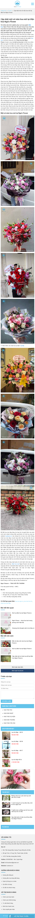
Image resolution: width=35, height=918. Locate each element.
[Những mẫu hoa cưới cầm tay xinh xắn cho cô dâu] (6, 798)
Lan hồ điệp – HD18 (17, 741)
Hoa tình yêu (8, 710)
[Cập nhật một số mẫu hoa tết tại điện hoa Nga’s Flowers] (6, 819)
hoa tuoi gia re (19, 601)
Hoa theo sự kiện (9, 716)
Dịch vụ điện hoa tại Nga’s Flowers (22, 613)
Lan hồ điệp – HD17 (17, 750)
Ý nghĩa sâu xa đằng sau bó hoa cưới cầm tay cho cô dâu (22, 810)
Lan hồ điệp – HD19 (17, 732)
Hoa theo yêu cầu (9, 723)
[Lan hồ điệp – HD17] (6, 754)
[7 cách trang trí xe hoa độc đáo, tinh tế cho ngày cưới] (6, 805)
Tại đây (22, 345)
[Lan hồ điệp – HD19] (6, 736)
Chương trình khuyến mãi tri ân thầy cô (23, 628)
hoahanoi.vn (8, 536)
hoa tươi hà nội (28, 601)
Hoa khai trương (9, 720)
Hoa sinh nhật (8, 713)
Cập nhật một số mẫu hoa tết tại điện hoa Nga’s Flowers (21, 817)
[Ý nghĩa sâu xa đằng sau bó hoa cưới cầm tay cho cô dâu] (6, 812)
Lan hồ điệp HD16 (17, 759)
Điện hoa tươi (15, 564)
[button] (32, 3)
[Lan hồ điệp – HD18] (6, 745)
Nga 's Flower (17, 4)
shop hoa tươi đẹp (6, 603)
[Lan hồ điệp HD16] (6, 763)
